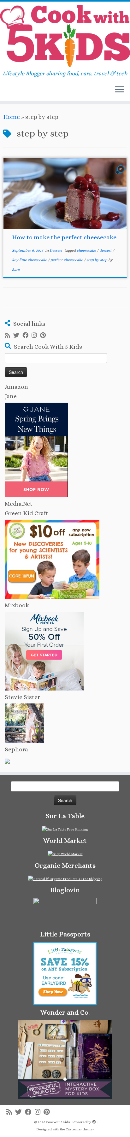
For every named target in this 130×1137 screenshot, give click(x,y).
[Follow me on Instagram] (36, 335)
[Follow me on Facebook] (27, 335)
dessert (106, 250)
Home (11, 117)
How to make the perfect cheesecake (64, 237)
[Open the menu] (119, 90)
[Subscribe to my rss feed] (9, 335)
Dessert (56, 250)
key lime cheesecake (30, 260)
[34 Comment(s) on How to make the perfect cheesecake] (121, 174)
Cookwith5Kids (58, 1122)
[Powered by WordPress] (94, 1121)
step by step (97, 260)
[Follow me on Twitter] (17, 335)
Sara (16, 269)
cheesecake (87, 250)
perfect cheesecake (67, 260)
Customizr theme (79, 1129)
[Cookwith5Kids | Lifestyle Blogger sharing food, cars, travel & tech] (65, 36)
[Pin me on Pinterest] (44, 335)
